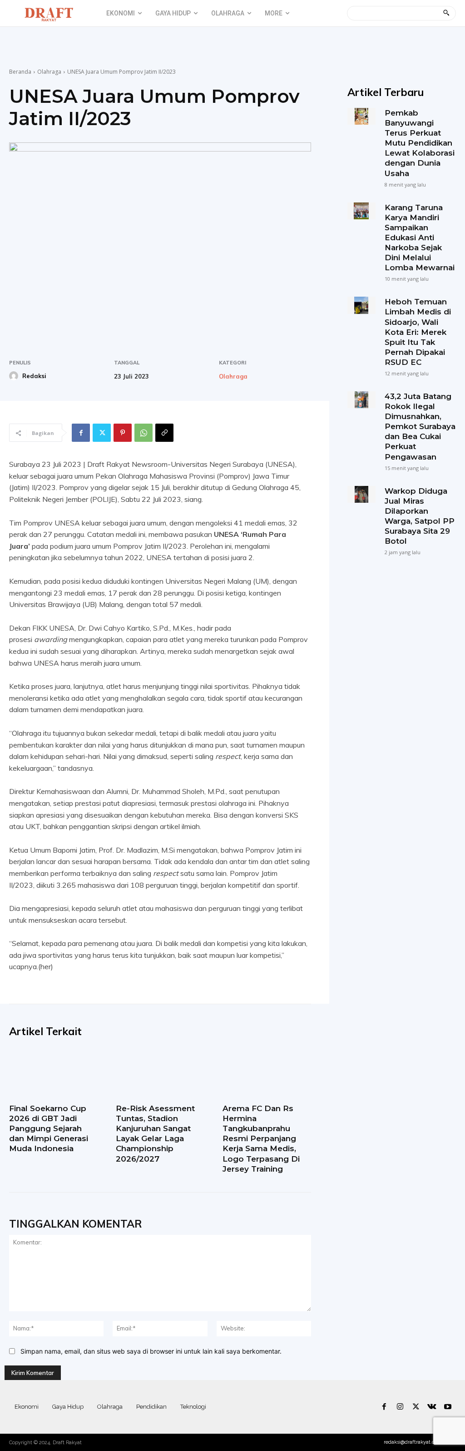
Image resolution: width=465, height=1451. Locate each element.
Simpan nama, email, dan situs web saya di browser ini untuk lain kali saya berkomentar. (151, 1351)
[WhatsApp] (143, 433)
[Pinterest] (123, 433)
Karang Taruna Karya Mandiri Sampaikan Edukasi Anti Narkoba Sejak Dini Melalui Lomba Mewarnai (420, 238)
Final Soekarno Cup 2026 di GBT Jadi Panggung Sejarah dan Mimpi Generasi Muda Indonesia (48, 1128)
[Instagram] (400, 1407)
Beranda (20, 72)
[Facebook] (81, 433)
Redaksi (34, 375)
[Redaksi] (15, 375)
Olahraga (49, 72)
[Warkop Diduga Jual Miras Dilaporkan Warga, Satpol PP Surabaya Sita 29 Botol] (361, 494)
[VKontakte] (432, 1407)
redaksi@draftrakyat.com (413, 1442)
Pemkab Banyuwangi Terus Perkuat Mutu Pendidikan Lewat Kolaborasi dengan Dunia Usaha (420, 143)
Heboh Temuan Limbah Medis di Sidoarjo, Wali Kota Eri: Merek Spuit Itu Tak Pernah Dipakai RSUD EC (418, 332)
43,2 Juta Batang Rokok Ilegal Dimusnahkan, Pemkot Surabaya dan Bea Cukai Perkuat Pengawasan (420, 426)
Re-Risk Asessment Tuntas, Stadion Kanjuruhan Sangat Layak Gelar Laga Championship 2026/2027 (155, 1133)
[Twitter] (102, 433)
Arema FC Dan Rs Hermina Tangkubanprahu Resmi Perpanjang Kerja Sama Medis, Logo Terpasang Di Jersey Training (261, 1138)
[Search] (446, 13)
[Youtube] (448, 1407)
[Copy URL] (164, 433)
